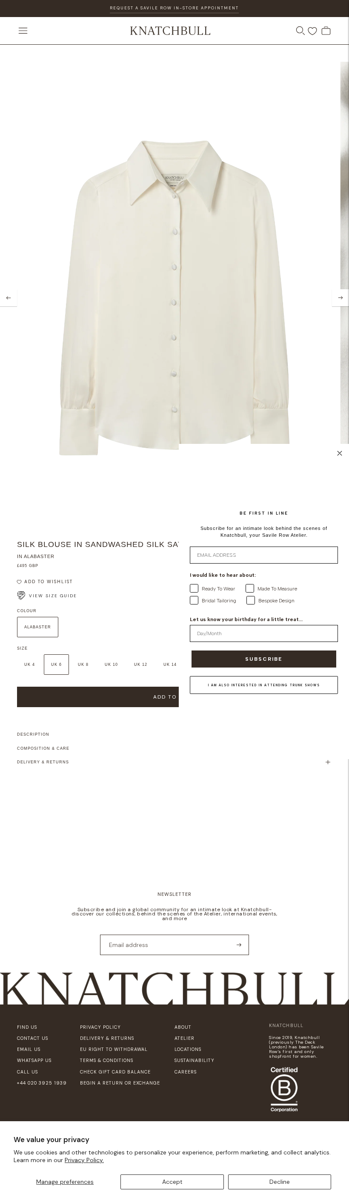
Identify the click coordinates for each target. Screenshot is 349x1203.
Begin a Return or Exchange (120, 1083)
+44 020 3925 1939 (42, 1083)
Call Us (27, 1072)
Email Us (28, 1049)
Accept (172, 1182)
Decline (279, 1182)
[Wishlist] (312, 31)
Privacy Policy (100, 1027)
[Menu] (23, 30)
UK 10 (111, 664)
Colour (27, 611)
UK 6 (56, 664)
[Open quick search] (300, 30)
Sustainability (194, 1060)
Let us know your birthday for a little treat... (246, 619)
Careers (185, 1072)
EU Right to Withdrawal (114, 1049)
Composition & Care (43, 748)
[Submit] (239, 944)
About (183, 1027)
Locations (187, 1049)
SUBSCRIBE (264, 659)
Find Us (27, 1027)
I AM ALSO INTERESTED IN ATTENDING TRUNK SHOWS (264, 685)
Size (22, 648)
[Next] (340, 297)
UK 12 (140, 664)
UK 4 (29, 664)
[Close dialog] (340, 453)
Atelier (184, 1038)
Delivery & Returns (43, 762)
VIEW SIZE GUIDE (53, 596)
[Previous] (8, 297)
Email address (126, 934)
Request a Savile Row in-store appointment (174, 8)
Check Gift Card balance (115, 1072)
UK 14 (170, 664)
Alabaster (37, 627)
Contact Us (32, 1038)
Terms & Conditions (106, 1060)
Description (33, 734)
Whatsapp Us (34, 1060)
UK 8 (83, 664)
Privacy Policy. (84, 1160)
